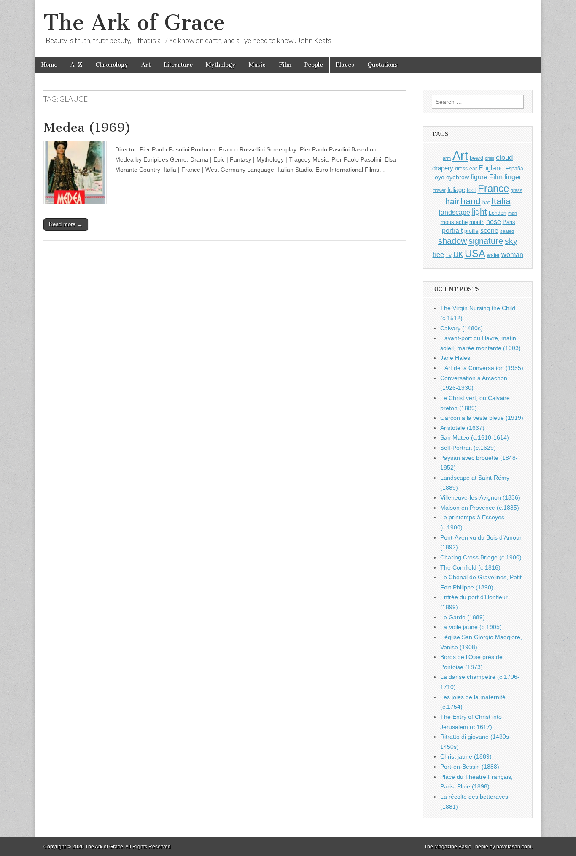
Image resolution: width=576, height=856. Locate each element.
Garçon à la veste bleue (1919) (481, 417)
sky (511, 241)
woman (512, 254)
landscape (454, 212)
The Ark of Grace (134, 22)
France (493, 188)
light (479, 211)
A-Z (76, 64)
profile (471, 231)
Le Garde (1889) (462, 617)
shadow (452, 241)
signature (485, 241)
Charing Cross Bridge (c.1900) (481, 557)
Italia (501, 201)
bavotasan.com (513, 847)
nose (493, 221)
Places (345, 64)
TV (449, 255)
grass (516, 190)
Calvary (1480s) (461, 328)
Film (285, 64)
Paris (509, 222)
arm (447, 158)
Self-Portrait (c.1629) (468, 447)
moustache (454, 222)
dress (461, 169)
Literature (178, 64)
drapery (442, 168)
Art (146, 64)
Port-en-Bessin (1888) (469, 766)
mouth (476, 222)
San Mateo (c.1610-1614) (474, 437)
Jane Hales (455, 357)
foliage (456, 189)
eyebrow (457, 177)
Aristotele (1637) (462, 427)
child (489, 158)
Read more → (66, 224)
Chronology (111, 64)
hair (452, 201)
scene (489, 230)
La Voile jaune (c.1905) (471, 627)
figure (479, 177)
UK (458, 254)
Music (257, 64)
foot (471, 190)
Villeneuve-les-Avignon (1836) (480, 497)
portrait (452, 230)
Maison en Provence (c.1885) (479, 507)
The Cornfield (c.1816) (470, 567)
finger (512, 177)
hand (470, 201)
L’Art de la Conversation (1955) (481, 368)
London (497, 213)
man (512, 213)
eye (439, 177)
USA (475, 253)
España (514, 169)
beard (476, 158)
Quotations (382, 64)
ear (473, 169)
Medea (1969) (87, 127)
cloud (504, 157)
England (491, 168)
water (493, 255)
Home (49, 64)
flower (439, 190)
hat (486, 202)
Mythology (221, 64)
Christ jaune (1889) (466, 756)
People (313, 64)
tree (438, 254)
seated (507, 231)
